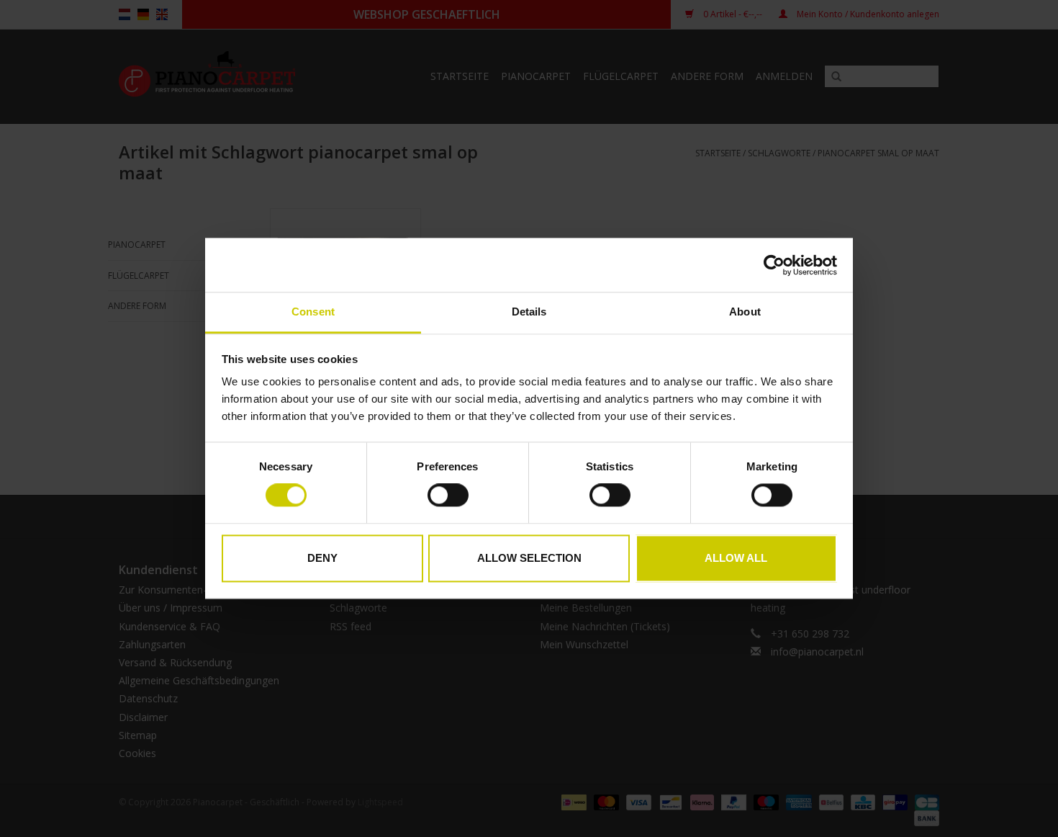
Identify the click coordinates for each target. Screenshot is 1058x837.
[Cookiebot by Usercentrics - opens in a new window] (774, 265)
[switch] (448, 495)
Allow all (736, 558)
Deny (322, 558)
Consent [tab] (313, 311)
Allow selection (529, 558)
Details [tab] (529, 311)
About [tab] (745, 311)
